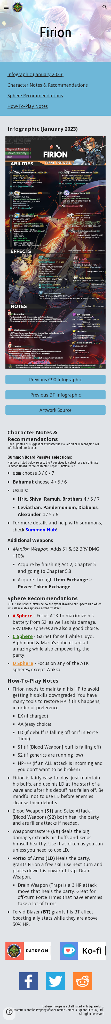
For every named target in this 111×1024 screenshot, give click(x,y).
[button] (6, 7)
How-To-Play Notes (27, 106)
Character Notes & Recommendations (47, 85)
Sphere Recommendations (35, 95)
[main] (55, 32)
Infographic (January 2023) (35, 74)
